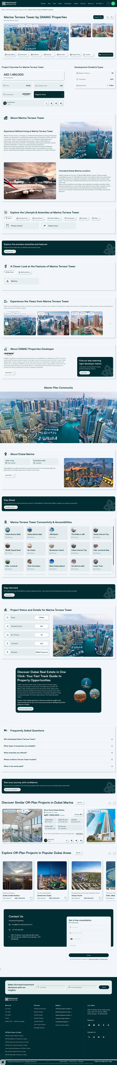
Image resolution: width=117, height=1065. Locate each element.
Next (39, 825)
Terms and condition (94, 959)
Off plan (43, 3)
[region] (58, 550)
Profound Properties (16, 921)
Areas (60, 3)
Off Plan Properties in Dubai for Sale (17, 9)
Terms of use (73, 1061)
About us (91, 3)
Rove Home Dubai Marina (54, 810)
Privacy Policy (104, 959)
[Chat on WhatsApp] (113, 3)
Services (83, 3)
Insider (76, 3)
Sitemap (81, 1061)
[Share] (39, 839)
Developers (67, 3)
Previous (5, 825)
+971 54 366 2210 (17, 930)
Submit (89, 955)
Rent (54, 3)
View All (79, 802)
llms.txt (47, 1061)
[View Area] (30, 897)
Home (3, 9)
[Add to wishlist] (35, 839)
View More (79, 833)
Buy (49, 3)
